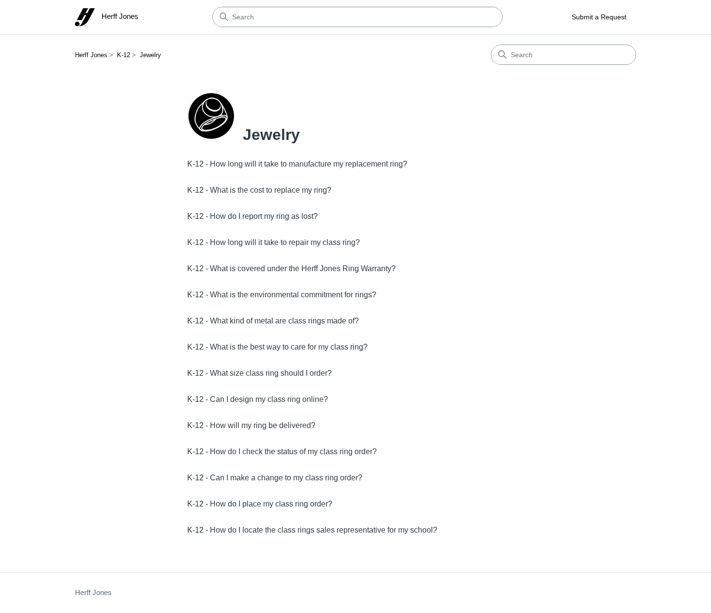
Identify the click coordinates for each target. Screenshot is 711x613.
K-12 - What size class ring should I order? (259, 373)
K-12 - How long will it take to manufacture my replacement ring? (297, 164)
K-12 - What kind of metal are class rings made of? (273, 321)
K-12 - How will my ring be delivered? (251, 425)
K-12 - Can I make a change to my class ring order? (274, 478)
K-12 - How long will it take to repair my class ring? (273, 242)
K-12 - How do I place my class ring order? (259, 504)
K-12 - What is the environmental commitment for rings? (281, 295)
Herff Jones (91, 55)
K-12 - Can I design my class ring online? (257, 399)
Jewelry (150, 55)
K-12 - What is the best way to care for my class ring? (277, 347)
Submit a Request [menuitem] (599, 17)
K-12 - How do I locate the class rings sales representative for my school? (312, 530)
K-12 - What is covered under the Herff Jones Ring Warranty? (291, 268)
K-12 (123, 55)
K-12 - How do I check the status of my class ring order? (282, 451)
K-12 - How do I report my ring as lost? (252, 216)
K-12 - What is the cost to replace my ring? (259, 190)
